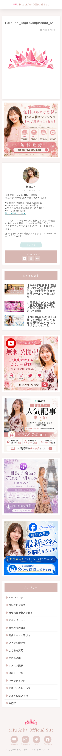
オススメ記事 (16, 665)
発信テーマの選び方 (19, 635)
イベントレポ (16, 597)
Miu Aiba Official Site (34, 4)
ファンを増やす (17, 643)
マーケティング (17, 680)
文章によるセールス (19, 688)
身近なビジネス (17, 605)
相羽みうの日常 (17, 627)
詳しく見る (31, 245)
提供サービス (16, 673)
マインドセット (17, 620)
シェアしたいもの (18, 695)
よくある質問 (16, 650)
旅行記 (12, 703)
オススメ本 (15, 658)
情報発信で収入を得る (21, 612)
